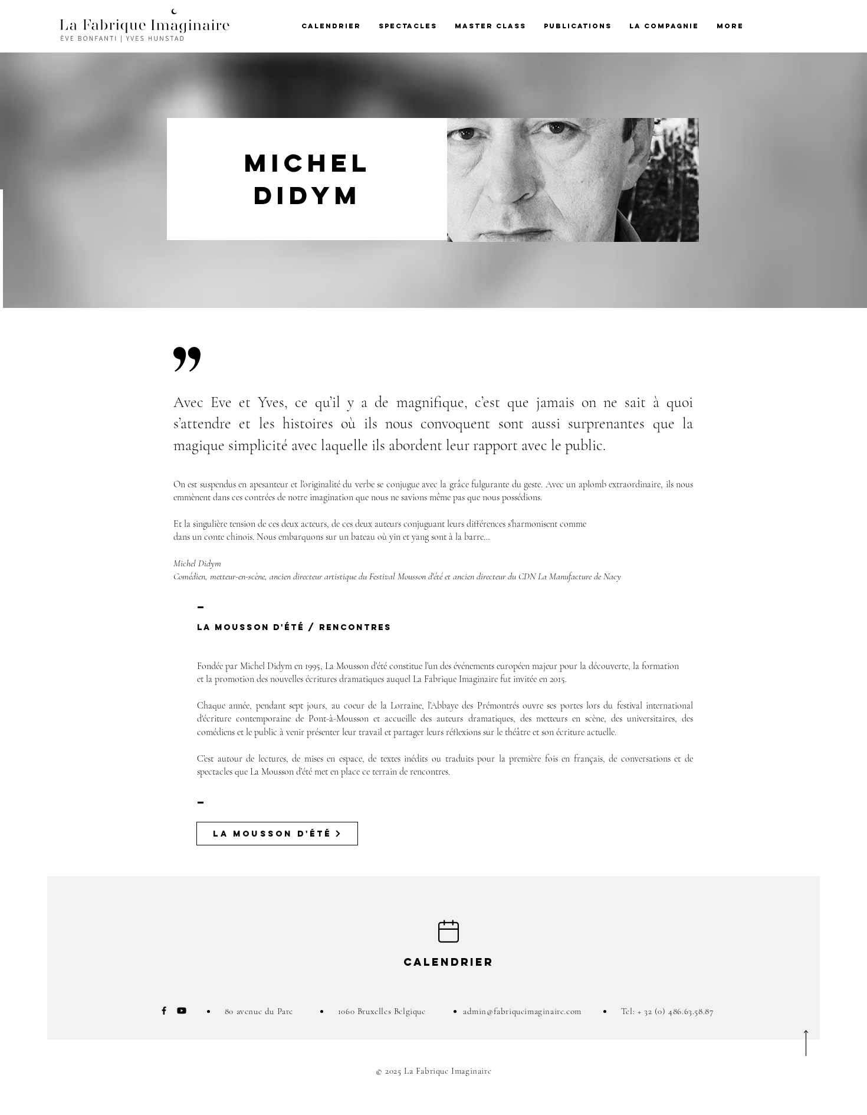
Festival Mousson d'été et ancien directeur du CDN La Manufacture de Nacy (495, 576)
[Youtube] (181, 1010)
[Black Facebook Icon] (164, 1010)
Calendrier (448, 962)
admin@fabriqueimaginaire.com (522, 1011)
